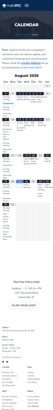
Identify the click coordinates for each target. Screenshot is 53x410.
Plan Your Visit (8, 372)
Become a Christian (9, 396)
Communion (8, 103)
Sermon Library (34, 396)
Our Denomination (9, 375)
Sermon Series (33, 399)
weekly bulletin (31, 63)
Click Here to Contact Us (11, 357)
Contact (31, 372)
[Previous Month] (5, 76)
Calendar (31, 375)
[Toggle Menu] (27, 5)
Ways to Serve (7, 406)
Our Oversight (7, 382)
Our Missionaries (8, 385)
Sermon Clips (33, 403)
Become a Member (9, 403)
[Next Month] (47, 76)
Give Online (32, 382)
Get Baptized (7, 399)
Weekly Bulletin (34, 379)
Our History (6, 379)
